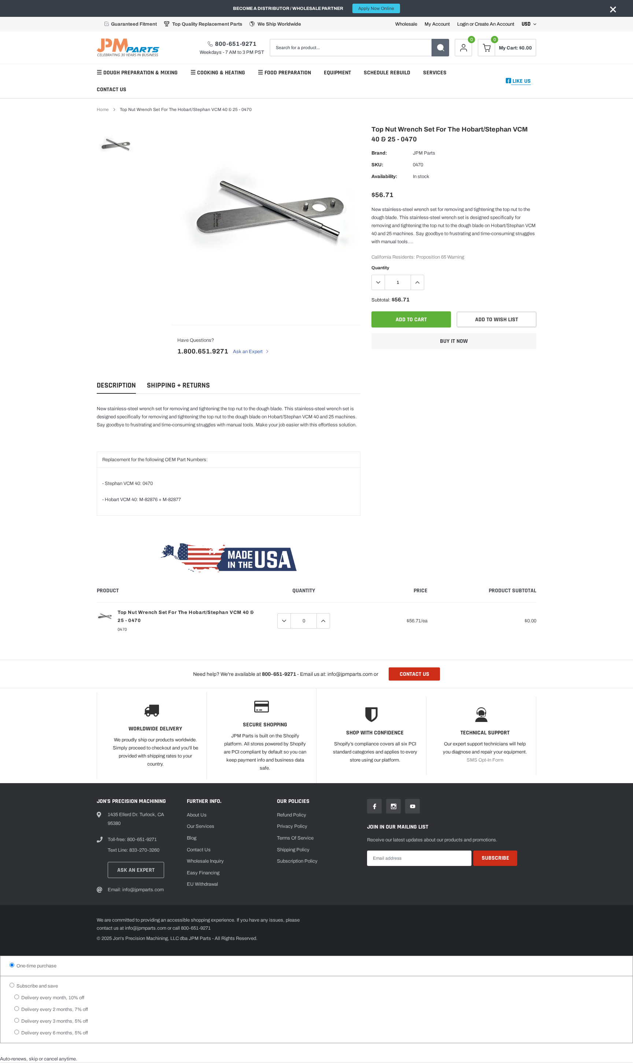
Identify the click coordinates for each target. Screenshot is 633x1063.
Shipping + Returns (178, 385)
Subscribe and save (36, 986)
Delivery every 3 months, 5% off (54, 1021)
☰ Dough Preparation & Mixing (137, 73)
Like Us (521, 81)
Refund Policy (291, 815)
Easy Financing (203, 872)
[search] (440, 47)
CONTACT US (414, 674)
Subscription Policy (297, 861)
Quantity (380, 267)
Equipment (337, 73)
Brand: (379, 153)
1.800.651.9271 (202, 351)
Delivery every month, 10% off (52, 997)
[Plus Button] (417, 282)
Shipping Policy (293, 849)
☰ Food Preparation (284, 73)
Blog (191, 838)
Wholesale (406, 24)
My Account (437, 24)
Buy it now (454, 341)
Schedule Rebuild (387, 73)
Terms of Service (295, 838)
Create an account (494, 24)
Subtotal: (380, 300)
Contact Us (111, 89)
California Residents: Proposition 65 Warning (417, 257)
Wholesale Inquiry (205, 861)
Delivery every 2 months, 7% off (54, 1009)
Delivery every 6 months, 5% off (54, 1033)
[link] (116, 145)
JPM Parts (424, 153)
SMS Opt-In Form (485, 760)
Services (435, 73)
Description (116, 385)
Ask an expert (136, 870)
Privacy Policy (292, 826)
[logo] (130, 47)
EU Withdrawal (202, 884)
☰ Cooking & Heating (217, 73)
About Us (197, 815)
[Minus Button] (378, 282)
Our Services (200, 826)
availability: (384, 176)
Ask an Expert (248, 351)
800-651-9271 (235, 44)
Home (103, 109)
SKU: (377, 164)
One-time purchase (35, 965)
